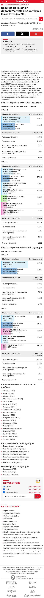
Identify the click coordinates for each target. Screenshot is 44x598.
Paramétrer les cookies (13, 571)
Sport (7, 489)
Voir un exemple (35, 487)
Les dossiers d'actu (11, 492)
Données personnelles (33, 569)
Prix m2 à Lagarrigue (10, 474)
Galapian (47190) (16, 23)
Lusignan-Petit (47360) (11, 418)
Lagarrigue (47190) (9, 469)
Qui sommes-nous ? (8, 567)
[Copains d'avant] (11, 591)
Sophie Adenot (8, 511)
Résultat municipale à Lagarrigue (15, 460)
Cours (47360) (8, 402)
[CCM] (32, 582)
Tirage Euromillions (10, 529)
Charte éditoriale (25, 567)
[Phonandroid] (32, 595)
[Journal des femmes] (11, 582)
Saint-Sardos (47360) (10, 437)
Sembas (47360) (9, 439)
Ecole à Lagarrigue (9, 472)
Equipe (17, 567)
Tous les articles (8, 569)
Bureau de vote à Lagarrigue (13, 446)
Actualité (8, 487)
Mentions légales (33, 571)
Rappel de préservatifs (11, 513)
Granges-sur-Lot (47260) (12, 410)
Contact (39, 567)
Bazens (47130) (8, 393)
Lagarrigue (27, 49)
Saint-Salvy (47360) (10, 434)
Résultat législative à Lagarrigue (14, 454)
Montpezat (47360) (10, 423)
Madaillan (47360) (9, 420)
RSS (15, 569)
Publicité (33, 567)
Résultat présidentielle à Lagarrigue (16, 451)
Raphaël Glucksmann (11, 527)
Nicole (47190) (8, 426)
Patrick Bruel (8, 519)
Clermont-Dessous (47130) (13, 399)
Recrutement (22, 569)
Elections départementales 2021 (17, 5)
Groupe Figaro (14, 573)
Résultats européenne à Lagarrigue (16, 457)
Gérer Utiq (24, 571)
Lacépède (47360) (9, 412)
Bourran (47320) (9, 396)
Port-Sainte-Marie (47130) (12, 428)
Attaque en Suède (9, 524)
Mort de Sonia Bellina (11, 516)
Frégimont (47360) (10, 404)
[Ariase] (11, 595)
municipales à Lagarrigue (25, 93)
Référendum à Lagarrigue (12, 462)
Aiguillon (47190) (29, 23)
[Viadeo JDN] (32, 591)
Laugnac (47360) (9, 415)
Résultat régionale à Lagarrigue (14, 449)
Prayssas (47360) (9, 431)
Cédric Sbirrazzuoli (10, 521)
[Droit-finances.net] (32, 587)
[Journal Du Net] (11, 587)
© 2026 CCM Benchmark (26, 573)
